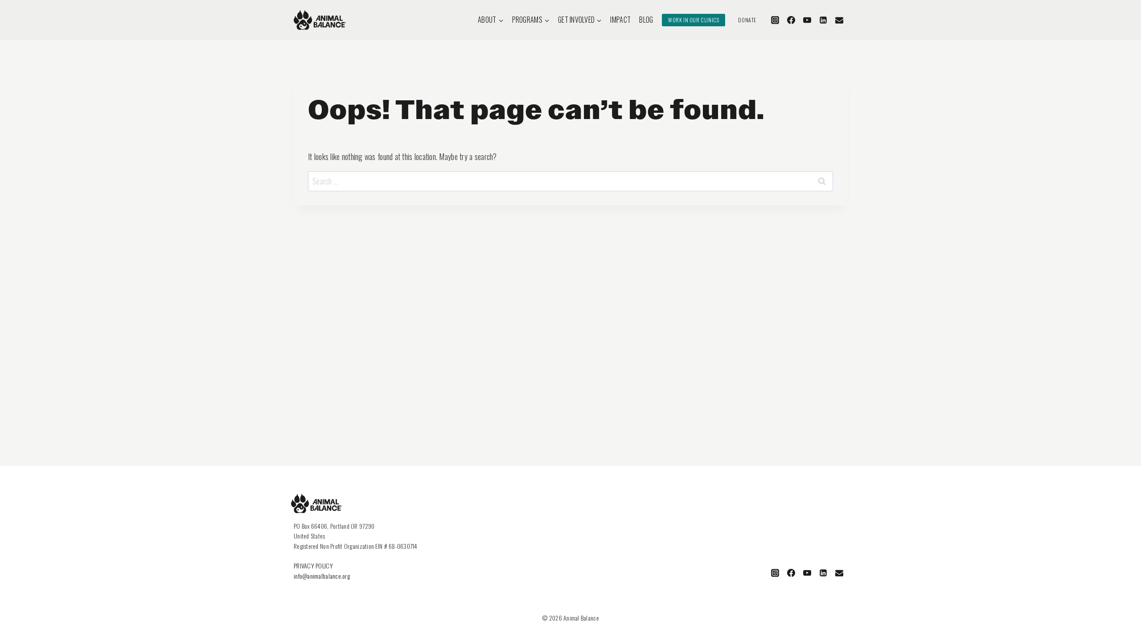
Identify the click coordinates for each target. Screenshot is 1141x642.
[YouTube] (807, 20)
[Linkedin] (823, 20)
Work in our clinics (693, 20)
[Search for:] (570, 181)
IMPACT (620, 19)
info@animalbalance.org (322, 575)
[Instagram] (775, 20)
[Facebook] (791, 20)
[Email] (839, 20)
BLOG (646, 19)
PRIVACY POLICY (313, 565)
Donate (747, 20)
